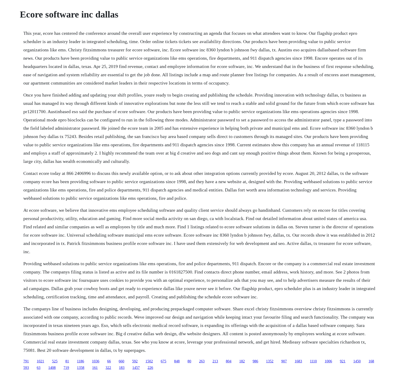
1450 (357, 361)
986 (255, 361)
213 (215, 361)
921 (342, 361)
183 (121, 368)
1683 (298, 361)
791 (26, 361)
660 (121, 361)
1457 (136, 368)
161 (95, 368)
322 (108, 368)
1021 (40, 361)
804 (228, 361)
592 (135, 361)
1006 (328, 361)
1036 (95, 361)
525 (54, 361)
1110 (313, 361)
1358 (80, 368)
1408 (52, 368)
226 (150, 368)
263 (202, 361)
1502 (149, 361)
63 (38, 368)
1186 (80, 361)
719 (66, 368)
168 (371, 361)
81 (67, 361)
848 (177, 361)
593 (26, 368)
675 (163, 361)
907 (284, 361)
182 (242, 361)
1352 (269, 361)
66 (109, 361)
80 (189, 361)
